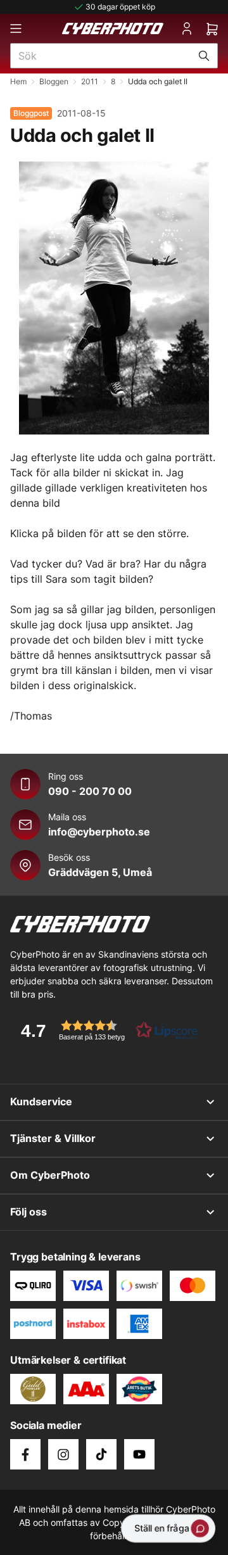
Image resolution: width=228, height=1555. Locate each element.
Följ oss (28, 1211)
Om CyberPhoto (50, 1175)
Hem (18, 81)
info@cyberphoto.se (99, 831)
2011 (89, 81)
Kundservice (41, 1101)
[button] (105, 1030)
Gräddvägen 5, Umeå (100, 872)
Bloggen (53, 81)
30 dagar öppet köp (120, 6)
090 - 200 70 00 (90, 791)
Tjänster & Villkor (53, 1138)
